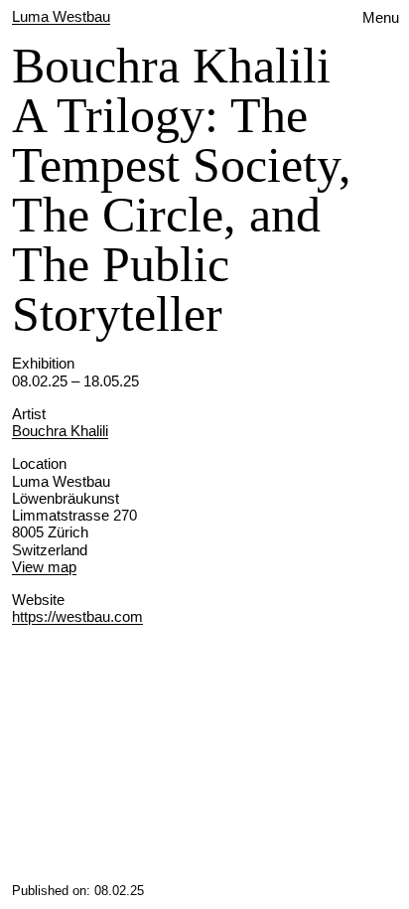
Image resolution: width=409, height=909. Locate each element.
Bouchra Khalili (60, 430)
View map (44, 566)
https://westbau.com (77, 616)
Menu (380, 17)
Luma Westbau (61, 16)
